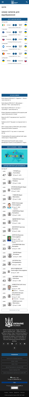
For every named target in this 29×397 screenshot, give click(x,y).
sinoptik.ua (20, 385)
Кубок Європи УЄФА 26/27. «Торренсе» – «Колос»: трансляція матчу (14, 99)
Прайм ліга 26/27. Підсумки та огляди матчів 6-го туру (14, 122)
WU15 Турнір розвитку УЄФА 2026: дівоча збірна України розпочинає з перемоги (14, 127)
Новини (11, 392)
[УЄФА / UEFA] (14, 361)
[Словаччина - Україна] (14, 39)
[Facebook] (3, 343)
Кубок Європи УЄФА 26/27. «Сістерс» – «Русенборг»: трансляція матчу (11, 108)
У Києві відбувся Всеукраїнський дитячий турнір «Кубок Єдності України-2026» (14, 137)
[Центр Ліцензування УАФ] (14, 367)
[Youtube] (24, 343)
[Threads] (14, 348)
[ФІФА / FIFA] (14, 364)
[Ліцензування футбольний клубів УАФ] (14, 373)
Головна (6, 392)
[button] (2, 2)
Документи (16, 392)
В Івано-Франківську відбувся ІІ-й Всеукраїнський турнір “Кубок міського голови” (14, 113)
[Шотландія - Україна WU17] (14, 46)
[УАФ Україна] (14, 358)
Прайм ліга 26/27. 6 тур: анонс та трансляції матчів (13, 132)
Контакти (22, 392)
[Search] (27, 2)
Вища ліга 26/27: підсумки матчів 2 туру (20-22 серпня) (13, 118)
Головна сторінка (5, 5)
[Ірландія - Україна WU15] (14, 25)
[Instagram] (7, 343)
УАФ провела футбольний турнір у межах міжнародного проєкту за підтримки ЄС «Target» (14, 141)
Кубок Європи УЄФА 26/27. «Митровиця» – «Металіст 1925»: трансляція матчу (12, 103)
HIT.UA (13, 387)
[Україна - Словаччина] (14, 60)
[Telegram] (12, 343)
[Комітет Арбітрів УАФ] (14, 370)
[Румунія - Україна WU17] (14, 53)
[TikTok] (16, 343)
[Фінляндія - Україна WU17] (14, 32)
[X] (20, 343)
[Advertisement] (14, 79)
